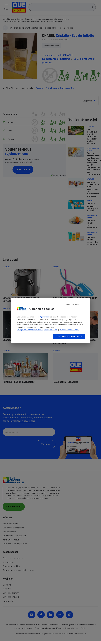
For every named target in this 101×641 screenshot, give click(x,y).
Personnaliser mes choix (69, 330)
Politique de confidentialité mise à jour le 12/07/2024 (37, 330)
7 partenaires (45, 317)
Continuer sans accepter (72, 305)
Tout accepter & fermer (69, 336)
